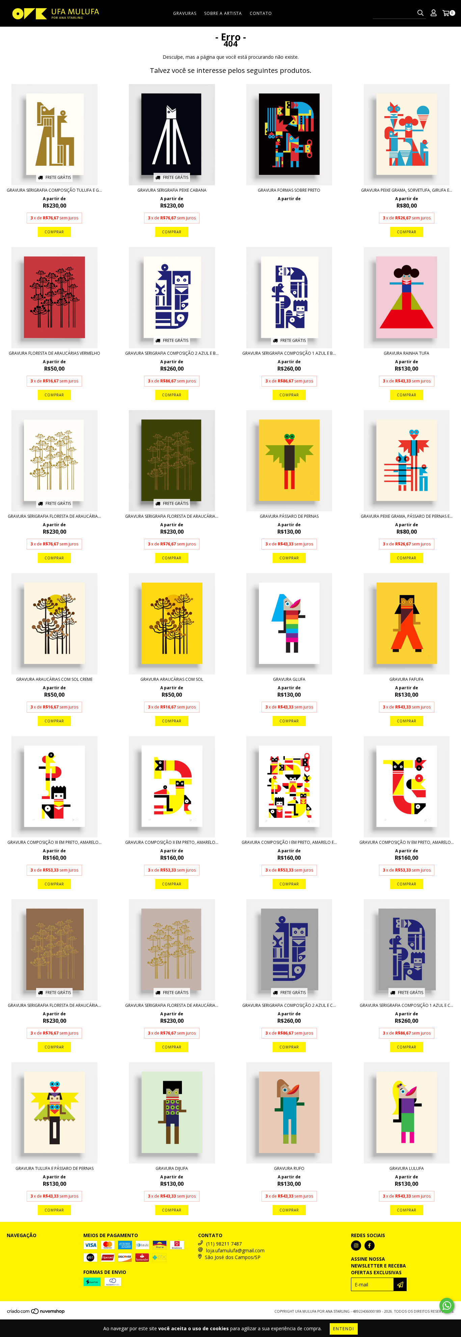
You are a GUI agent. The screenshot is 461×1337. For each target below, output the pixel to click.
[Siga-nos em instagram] (356, 1245)
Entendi (343, 1329)
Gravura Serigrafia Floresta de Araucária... (54, 516)
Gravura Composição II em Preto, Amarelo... (171, 842)
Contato (261, 13)
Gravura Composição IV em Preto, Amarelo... (406, 842)
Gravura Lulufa (406, 1168)
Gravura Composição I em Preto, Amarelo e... (289, 842)
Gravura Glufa (289, 679)
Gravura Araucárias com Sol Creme (54, 679)
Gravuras (184, 13)
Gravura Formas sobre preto (289, 190)
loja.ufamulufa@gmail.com (235, 1250)
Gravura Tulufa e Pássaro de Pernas (54, 1168)
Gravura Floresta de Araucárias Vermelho (54, 353)
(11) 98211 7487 (224, 1243)
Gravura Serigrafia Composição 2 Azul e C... (289, 1005)
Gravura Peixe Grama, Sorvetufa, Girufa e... (406, 190)
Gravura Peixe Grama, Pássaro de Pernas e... (407, 516)
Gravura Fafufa (406, 679)
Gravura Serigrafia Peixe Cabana (172, 190)
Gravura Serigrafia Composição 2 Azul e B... (172, 353)
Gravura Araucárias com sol (171, 679)
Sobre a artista (223, 13)
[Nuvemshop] (36, 1313)
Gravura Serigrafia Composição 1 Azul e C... (406, 1005)
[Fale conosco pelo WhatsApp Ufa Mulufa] (446, 1305)
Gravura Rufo (289, 1168)
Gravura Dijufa (172, 1168)
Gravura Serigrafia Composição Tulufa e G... (54, 190)
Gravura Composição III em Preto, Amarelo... (54, 842)
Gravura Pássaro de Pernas (289, 516)
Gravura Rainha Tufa (406, 353)
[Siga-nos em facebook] (369, 1245)
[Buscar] (420, 13)
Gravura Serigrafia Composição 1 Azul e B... (289, 353)
